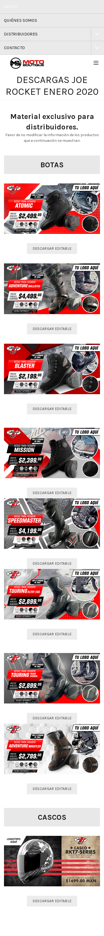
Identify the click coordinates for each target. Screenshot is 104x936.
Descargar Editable (52, 248)
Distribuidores (21, 34)
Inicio (10, 6)
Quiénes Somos (20, 20)
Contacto (14, 47)
